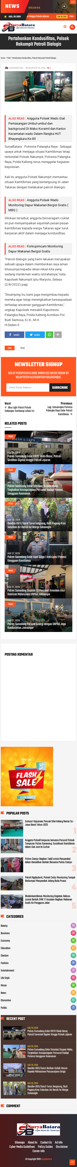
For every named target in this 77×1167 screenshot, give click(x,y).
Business (5, 933)
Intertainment (7, 970)
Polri (22, 348)
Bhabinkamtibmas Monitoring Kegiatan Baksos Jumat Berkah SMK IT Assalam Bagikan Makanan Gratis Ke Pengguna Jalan (48, 899)
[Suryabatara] (38, 1135)
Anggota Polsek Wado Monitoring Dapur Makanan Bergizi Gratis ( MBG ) (38, 205)
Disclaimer (62, 1147)
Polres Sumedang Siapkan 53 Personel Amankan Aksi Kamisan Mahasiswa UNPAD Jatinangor (36, 592)
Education (5, 948)
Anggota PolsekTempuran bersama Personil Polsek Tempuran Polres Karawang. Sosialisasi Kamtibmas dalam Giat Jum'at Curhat (50, 844)
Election (5, 955)
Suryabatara (46, 1159)
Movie (4, 985)
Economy (5, 940)
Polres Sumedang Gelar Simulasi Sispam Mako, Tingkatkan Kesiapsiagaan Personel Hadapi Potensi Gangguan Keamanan (35, 490)
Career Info (38, 1151)
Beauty (4, 926)
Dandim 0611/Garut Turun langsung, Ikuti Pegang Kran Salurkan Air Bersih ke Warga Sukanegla (36, 525)
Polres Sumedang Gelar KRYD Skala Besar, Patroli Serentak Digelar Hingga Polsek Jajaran (34, 458)
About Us (32, 1143)
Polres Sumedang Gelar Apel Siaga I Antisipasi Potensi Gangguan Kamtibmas (36, 559)
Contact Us (46, 1143)
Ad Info (58, 1143)
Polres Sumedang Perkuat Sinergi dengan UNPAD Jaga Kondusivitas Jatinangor (36, 626)
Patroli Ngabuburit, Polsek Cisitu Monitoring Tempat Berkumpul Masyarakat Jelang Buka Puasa (50, 879)
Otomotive (6, 1000)
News (3, 993)
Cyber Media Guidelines (22, 1147)
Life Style (5, 978)
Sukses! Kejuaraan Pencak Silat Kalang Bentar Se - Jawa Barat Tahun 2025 (49, 823)
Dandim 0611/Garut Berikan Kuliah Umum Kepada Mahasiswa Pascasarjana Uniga (47, 1070)
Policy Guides (45, 1147)
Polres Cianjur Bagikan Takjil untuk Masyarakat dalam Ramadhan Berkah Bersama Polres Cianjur (48, 861)
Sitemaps (20, 1143)
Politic (4, 1008)
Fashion (5, 963)
